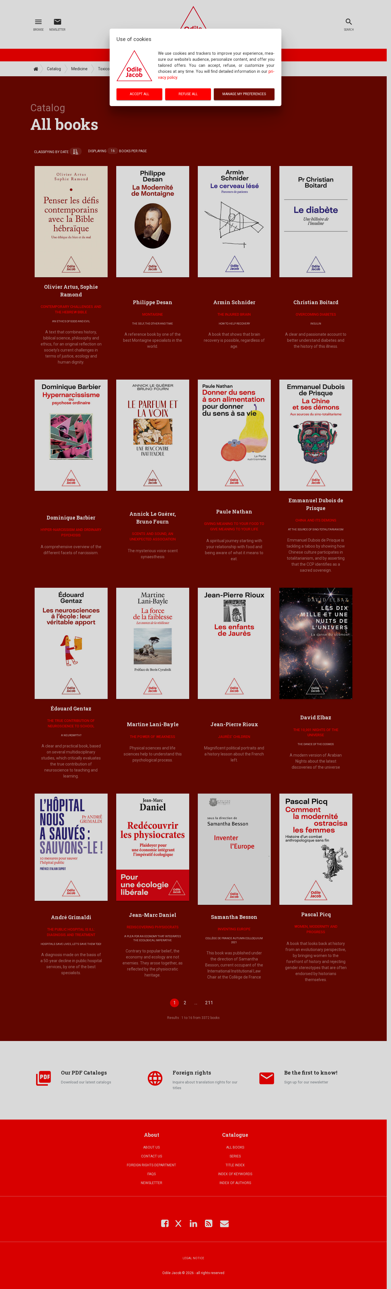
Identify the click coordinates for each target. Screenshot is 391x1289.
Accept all (139, 94)
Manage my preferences (244, 94)
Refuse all (188, 94)
